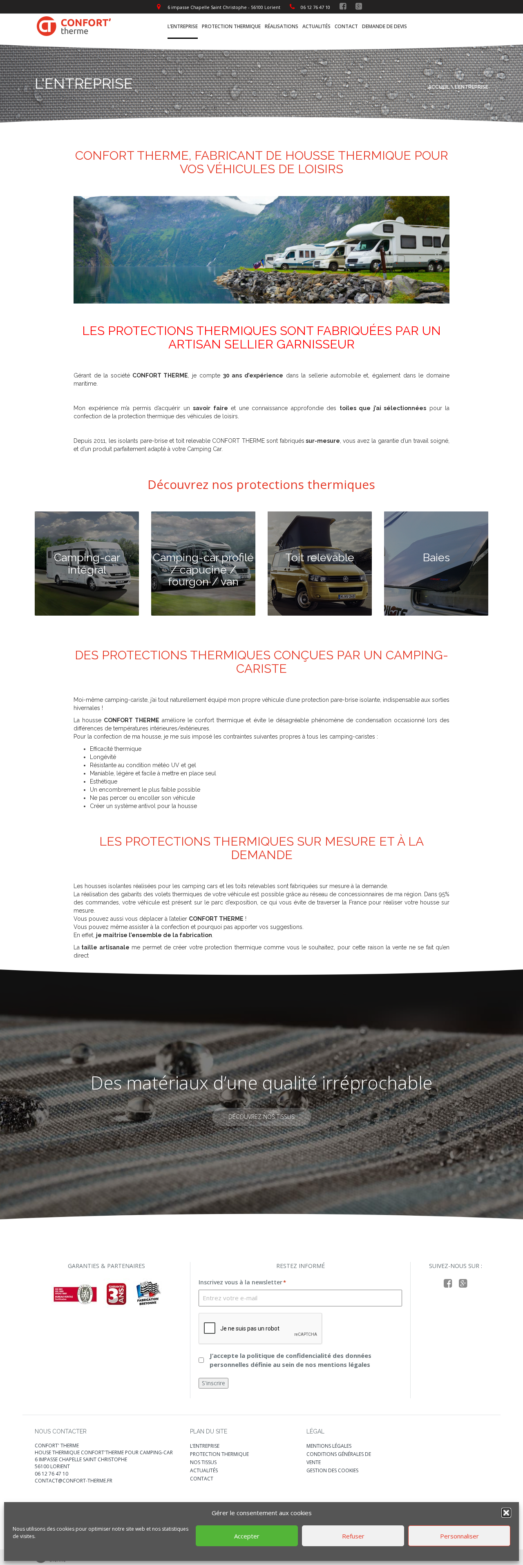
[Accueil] (74, 25)
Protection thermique (231, 26)
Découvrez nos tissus (261, 1117)
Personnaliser (459, 1536)
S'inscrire (213, 1383)
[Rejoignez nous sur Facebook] (343, 6)
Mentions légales (328, 1445)
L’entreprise (183, 26)
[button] (506, 1513)
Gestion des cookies (332, 1470)
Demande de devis (384, 26)
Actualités (316, 26)
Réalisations (281, 26)
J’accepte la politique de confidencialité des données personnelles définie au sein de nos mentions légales (290, 1359)
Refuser (353, 1536)
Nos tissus (203, 1462)
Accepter (246, 1536)
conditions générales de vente (338, 1458)
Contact (346, 26)
